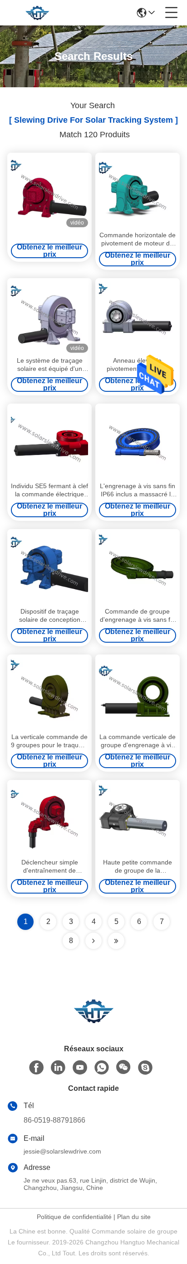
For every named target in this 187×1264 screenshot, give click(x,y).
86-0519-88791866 (54, 1120)
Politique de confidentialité (74, 1216)
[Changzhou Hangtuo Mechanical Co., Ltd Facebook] (36, 1067)
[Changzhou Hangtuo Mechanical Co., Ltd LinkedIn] (58, 1067)
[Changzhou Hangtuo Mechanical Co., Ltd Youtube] (80, 1067)
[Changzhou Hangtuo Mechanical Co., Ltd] (37, 13)
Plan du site (134, 1216)
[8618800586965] (102, 1067)
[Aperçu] (93, 1022)
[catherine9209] (145, 1067)
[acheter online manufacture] (49, 191)
